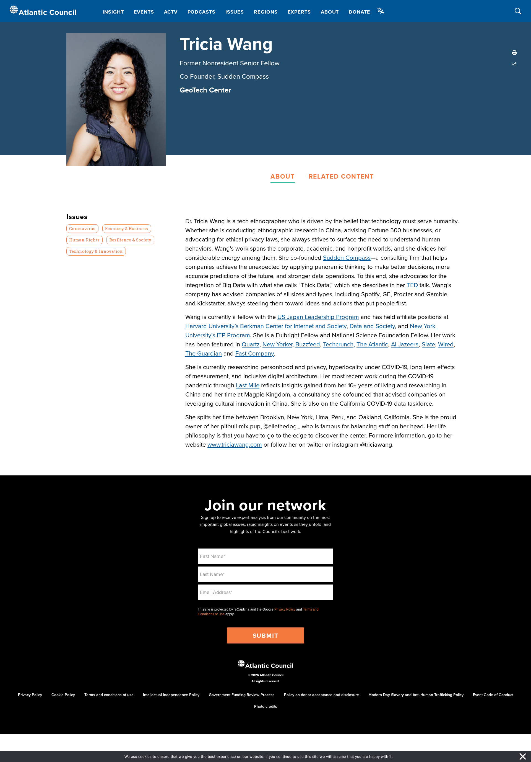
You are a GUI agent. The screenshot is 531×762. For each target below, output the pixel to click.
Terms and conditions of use (109, 694)
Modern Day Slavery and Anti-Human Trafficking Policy (416, 694)
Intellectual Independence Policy (171, 694)
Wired (446, 344)
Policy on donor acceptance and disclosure (321, 694)
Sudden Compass (347, 257)
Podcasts (201, 12)
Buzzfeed (307, 344)
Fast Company (254, 353)
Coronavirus (82, 228)
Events (144, 12)
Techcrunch (338, 344)
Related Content (341, 176)
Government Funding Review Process (242, 694)
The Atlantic (372, 344)
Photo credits (265, 706)
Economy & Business (126, 228)
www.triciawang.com (234, 444)
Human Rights (84, 240)
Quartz (250, 344)
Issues (234, 12)
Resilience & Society (130, 240)
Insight (113, 12)
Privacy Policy (284, 609)
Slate (428, 344)
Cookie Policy (63, 694)
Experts (299, 12)
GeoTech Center (205, 90)
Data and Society (372, 325)
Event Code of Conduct (493, 694)
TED (412, 284)
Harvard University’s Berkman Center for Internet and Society (266, 325)
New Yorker (277, 344)
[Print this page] (514, 52)
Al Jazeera (405, 344)
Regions (265, 12)
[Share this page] (514, 64)
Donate (359, 12)
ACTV (171, 12)
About (330, 12)
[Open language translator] (381, 11)
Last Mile (247, 385)
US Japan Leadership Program (318, 316)
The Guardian (203, 353)
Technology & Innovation (96, 251)
